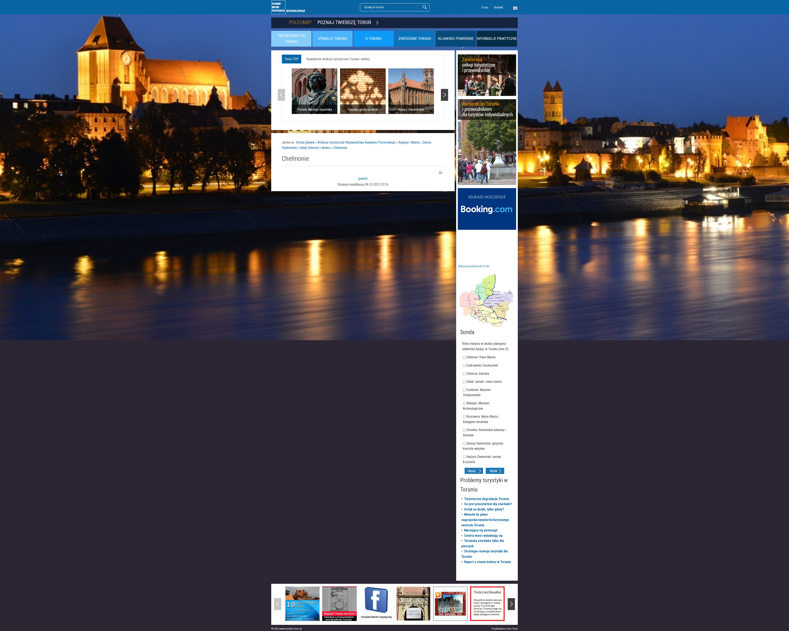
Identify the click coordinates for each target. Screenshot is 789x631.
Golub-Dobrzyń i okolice (315, 148)
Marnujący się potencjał (480, 530)
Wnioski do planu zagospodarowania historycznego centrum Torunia (485, 520)
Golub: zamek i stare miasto (484, 382)
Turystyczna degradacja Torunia (486, 499)
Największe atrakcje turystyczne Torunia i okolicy (338, 59)
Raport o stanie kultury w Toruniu (487, 562)
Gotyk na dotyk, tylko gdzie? (484, 509)
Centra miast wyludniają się (483, 536)
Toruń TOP (292, 59)
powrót (363, 178)
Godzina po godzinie (468, 266)
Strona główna (305, 142)
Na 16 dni (484, 266)
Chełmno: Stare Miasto (481, 357)
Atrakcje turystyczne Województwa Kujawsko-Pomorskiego (356, 142)
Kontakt (498, 7)
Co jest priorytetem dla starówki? (488, 504)
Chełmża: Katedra (477, 374)
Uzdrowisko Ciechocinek (482, 365)
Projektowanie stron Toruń (504, 628)
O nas (485, 7)
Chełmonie (340, 148)
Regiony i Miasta (408, 142)
